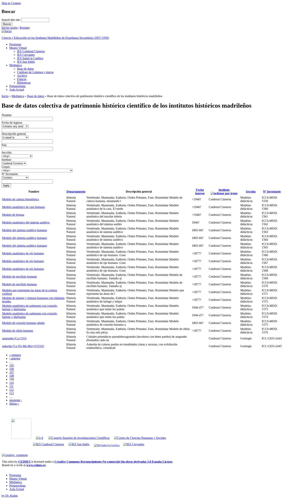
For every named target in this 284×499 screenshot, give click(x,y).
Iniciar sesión (10, 27)
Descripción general (14, 133)
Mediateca (15, 65)
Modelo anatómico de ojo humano (23, 253)
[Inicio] (7, 31)
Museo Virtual (18, 47)
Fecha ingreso (200, 191)
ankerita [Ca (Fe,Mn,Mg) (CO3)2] (23, 346)
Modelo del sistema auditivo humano (24, 230)
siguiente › (15, 400)
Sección (251, 191)
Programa (15, 44)
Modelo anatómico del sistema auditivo (26, 222)
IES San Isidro (26, 61)
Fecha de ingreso (12, 122)
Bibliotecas (24, 82)
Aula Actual (16, 89)
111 (11, 386)
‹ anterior (14, 358)
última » (14, 403)
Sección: (7, 152)
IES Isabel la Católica (30, 58)
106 (11, 369)
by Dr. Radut (9, 495)
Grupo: (6, 166)
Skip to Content (11, 3)
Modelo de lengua (13, 214)
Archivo (22, 75)
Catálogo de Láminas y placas (35, 72)
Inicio (5, 96)
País (4, 145)
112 (11, 389)
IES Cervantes (26, 54)
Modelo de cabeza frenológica (20, 199)
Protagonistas (17, 86)
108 (11, 375)
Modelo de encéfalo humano (19, 276)
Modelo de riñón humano (17, 330)
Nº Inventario (10, 174)
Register (25, 27)
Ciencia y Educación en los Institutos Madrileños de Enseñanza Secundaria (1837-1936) (55, 37)
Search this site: (11, 19)
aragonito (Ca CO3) (14, 338)
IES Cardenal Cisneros (31, 51)
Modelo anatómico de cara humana (23, 207)
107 (11, 372)
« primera (15, 355)
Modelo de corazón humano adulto (23, 323)
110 (11, 382)
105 (11, 365)
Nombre (7, 115)
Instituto (6, 159)
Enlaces (21, 79)
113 (11, 393)
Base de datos (25, 68)
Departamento (75, 191)
